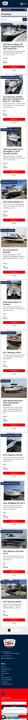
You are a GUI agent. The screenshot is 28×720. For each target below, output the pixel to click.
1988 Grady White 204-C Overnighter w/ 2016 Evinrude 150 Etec (13, 151)
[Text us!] (22, 717)
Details (14, 70)
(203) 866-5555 (7, 655)
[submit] (25, 19)
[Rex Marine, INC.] (9, 643)
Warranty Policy (4, 673)
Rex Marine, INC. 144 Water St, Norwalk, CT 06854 (11, 652)
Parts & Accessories (5, 669)
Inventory (3, 666)
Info (2, 675)
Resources (3, 671)
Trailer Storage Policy (6, 677)
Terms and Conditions (6, 679)
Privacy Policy (4, 682)
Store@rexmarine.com (9, 658)
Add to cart (14, 67)
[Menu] (21, 4)
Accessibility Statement (6, 684)
